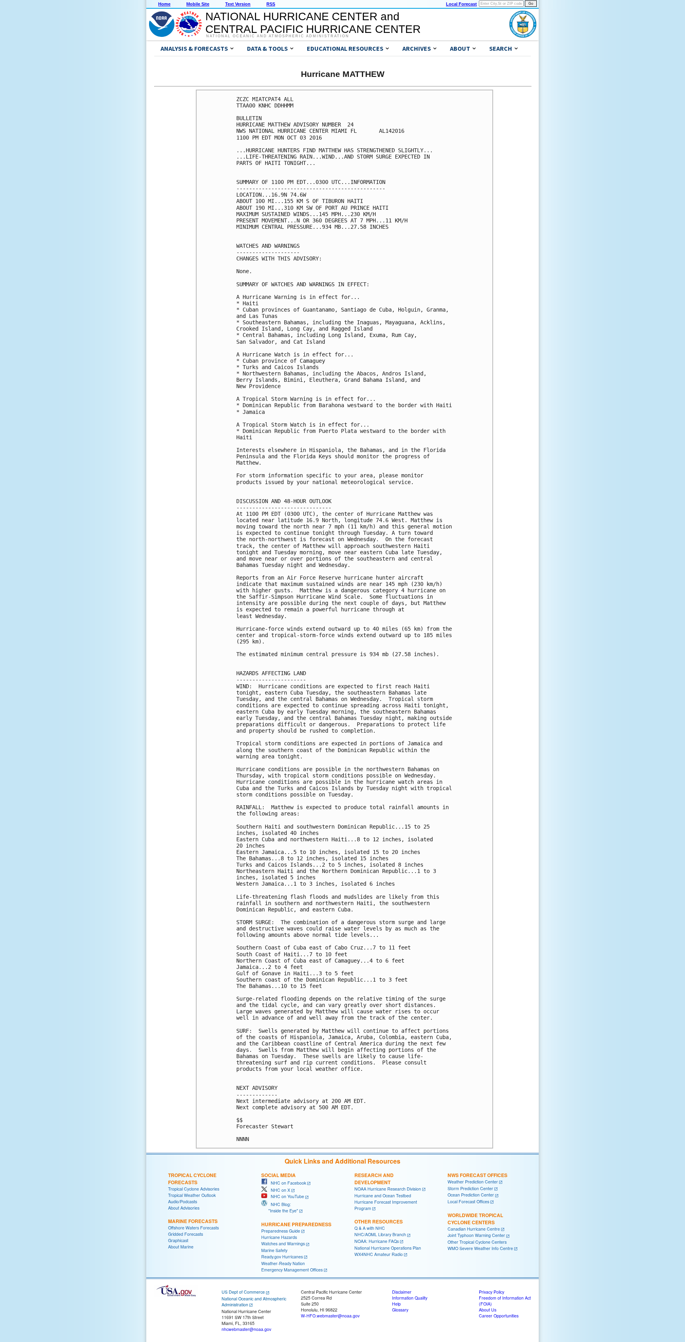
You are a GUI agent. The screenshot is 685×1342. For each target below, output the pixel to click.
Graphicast (178, 1240)
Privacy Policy (491, 1292)
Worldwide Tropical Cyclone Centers (475, 1219)
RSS (270, 4)
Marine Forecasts (193, 1221)
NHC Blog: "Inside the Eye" (279, 1207)
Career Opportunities (499, 1316)
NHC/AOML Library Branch (380, 1234)
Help (396, 1304)
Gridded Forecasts (185, 1234)
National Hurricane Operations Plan (387, 1248)
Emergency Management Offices (292, 1270)
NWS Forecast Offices (477, 1175)
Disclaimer (401, 1292)
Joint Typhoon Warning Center (476, 1235)
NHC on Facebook (286, 1183)
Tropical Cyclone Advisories (193, 1189)
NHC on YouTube (285, 1196)
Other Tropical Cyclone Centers (477, 1242)
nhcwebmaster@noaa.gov (246, 1329)
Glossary (400, 1310)
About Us (487, 1310)
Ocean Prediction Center (471, 1195)
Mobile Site (197, 4)
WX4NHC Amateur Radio (378, 1254)
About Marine (180, 1247)
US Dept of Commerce (243, 1292)
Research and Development (374, 1179)
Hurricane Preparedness (296, 1224)
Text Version (238, 4)
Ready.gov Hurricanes (282, 1257)
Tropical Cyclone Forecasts (192, 1179)
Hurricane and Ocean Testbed (382, 1195)
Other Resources (378, 1221)
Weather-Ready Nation (283, 1263)
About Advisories (183, 1208)
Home (164, 4)
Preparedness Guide (280, 1231)
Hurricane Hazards (279, 1237)
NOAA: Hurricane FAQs (376, 1241)
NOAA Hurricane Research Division (387, 1189)
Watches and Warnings (283, 1243)
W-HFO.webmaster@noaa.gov (330, 1316)
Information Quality (409, 1298)
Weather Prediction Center (473, 1182)
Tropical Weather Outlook (192, 1195)
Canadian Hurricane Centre (474, 1229)
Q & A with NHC (369, 1228)
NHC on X (278, 1190)
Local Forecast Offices (468, 1201)
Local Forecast (461, 4)
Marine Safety (274, 1250)
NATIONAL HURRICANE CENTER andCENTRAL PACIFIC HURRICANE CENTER (313, 22)
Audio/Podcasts (182, 1201)
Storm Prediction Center (470, 1188)
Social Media (278, 1175)
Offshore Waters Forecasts (193, 1228)
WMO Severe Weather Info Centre (480, 1248)
